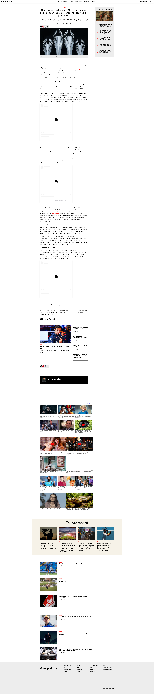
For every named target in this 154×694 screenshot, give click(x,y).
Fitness (71, 1)
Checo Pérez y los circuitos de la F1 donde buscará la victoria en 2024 (80, 356)
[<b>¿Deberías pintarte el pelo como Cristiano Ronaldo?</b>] (48, 568)
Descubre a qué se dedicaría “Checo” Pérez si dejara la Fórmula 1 (80, 338)
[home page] (7, 1)
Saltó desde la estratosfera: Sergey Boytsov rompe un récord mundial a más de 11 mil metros (75, 650)
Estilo (58, 1)
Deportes (93, 1)
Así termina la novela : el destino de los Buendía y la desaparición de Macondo (105, 25)
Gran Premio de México (47, 371)
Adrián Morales (68, 23)
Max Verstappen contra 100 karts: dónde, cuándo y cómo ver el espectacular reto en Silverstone (75, 617)
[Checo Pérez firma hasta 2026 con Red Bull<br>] (55, 334)
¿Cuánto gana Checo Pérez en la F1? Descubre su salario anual (80, 347)
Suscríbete (143, 1)
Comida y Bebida (78, 1)
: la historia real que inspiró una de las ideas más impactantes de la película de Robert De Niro (105, 53)
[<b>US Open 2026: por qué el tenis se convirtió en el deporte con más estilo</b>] (48, 637)
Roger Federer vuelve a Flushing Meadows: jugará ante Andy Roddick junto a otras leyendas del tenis (104, 547)
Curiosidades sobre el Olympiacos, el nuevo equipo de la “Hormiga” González (74, 597)
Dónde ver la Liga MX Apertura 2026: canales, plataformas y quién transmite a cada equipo (86, 547)
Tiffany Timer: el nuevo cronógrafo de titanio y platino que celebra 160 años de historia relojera (105, 39)
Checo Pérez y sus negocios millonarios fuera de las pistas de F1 (80, 329)
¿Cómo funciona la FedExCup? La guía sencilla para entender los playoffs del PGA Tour (49, 546)
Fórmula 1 (79, 302)
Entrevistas (86, 1)
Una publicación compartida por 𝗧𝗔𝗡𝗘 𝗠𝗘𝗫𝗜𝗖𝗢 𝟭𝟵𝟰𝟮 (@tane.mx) (56, 138)
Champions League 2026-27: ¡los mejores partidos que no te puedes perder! (105, 45)
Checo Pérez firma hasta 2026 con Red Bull (54, 347)
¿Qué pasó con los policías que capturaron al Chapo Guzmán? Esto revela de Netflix (105, 32)
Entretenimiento (64, 1)
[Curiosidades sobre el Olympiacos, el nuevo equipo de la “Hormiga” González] (48, 601)
